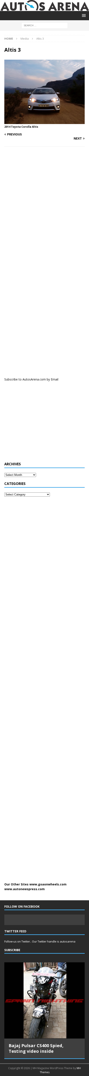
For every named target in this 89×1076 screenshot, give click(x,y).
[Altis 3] (44, 121)
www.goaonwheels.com (48, 884)
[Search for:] (44, 25)
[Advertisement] (36, 423)
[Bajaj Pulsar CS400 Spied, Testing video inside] (44, 1000)
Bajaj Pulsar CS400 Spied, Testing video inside (36, 1048)
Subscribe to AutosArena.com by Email (31, 379)
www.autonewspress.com (24, 889)
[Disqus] (44, 206)
